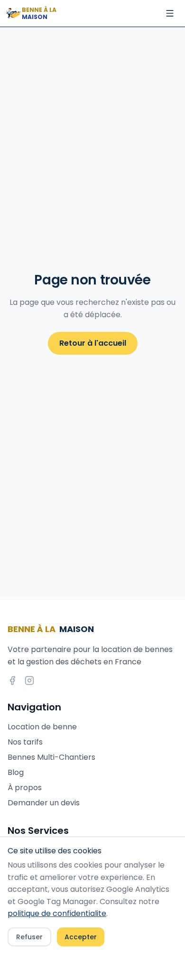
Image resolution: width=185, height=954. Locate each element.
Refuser (29, 937)
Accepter (81, 937)
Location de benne (42, 726)
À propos (25, 787)
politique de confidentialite (57, 913)
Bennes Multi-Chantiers (51, 757)
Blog (16, 772)
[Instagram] (29, 680)
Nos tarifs (25, 742)
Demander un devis (44, 802)
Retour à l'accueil (92, 343)
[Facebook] (12, 680)
